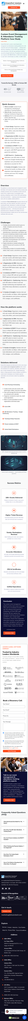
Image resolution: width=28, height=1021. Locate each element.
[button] (14, 384)
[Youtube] (6, 888)
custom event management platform (12, 367)
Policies (16, 748)
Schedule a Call (9, 633)
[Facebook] (2, 888)
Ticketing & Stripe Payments (12, 419)
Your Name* (6, 704)
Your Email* (6, 710)
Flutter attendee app (11, 201)
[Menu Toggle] (23, 3)
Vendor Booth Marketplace (11, 429)
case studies (18, 629)
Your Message (7, 722)
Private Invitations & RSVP (11, 424)
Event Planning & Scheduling (12, 385)
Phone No (5, 716)
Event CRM (7, 406)
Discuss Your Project (7, 75)
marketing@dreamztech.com (11, 915)
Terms (10, 748)
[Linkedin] (9, 888)
